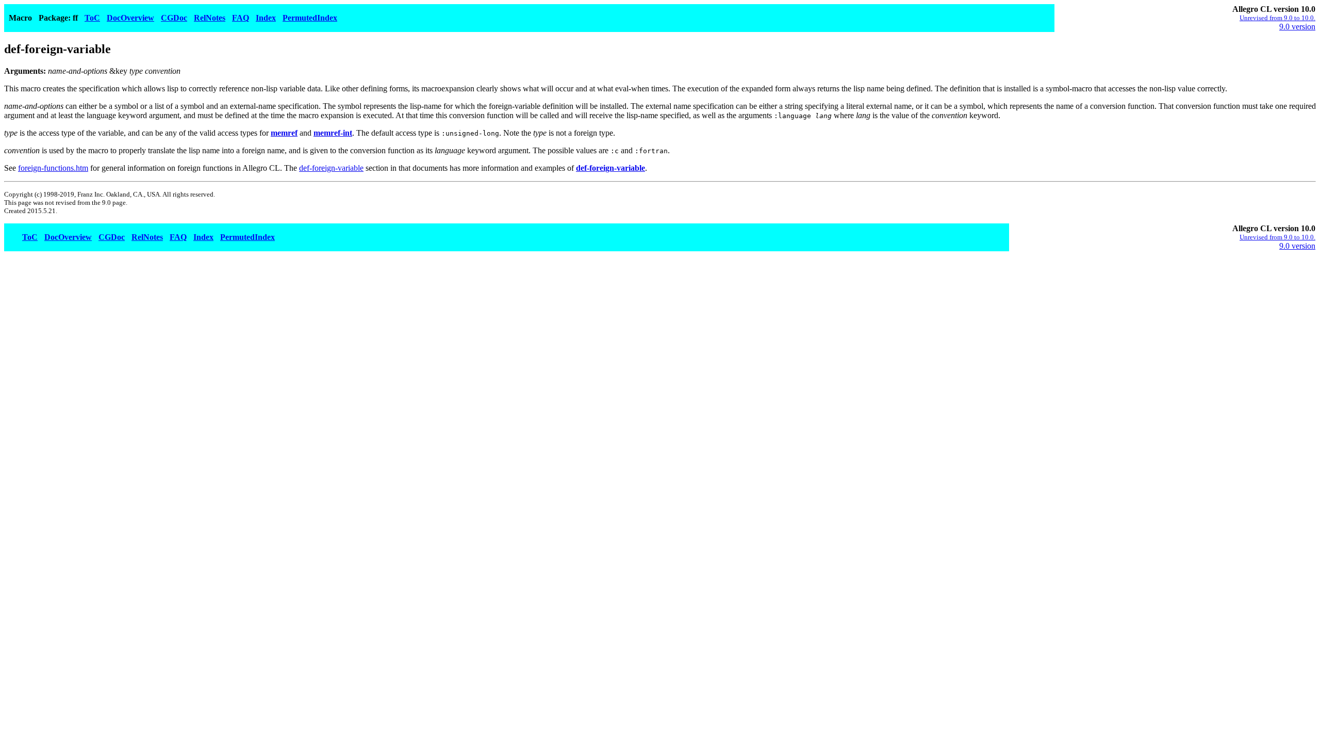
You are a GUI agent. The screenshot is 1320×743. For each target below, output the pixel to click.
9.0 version (1297, 26)
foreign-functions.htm (53, 168)
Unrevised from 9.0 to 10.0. (1277, 18)
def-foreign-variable (331, 168)
